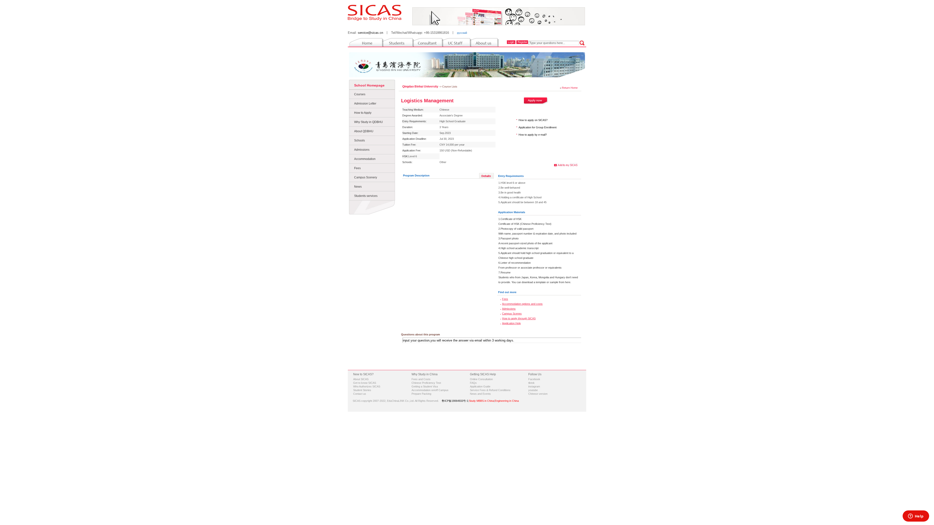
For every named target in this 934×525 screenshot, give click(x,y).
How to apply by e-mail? (533, 134)
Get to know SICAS (364, 382)
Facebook (534, 379)
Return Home (570, 87)
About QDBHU (363, 131)
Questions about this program (420, 334)
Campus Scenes (512, 313)
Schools (359, 140)
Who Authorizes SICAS (366, 386)
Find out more (507, 292)
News (358, 186)
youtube (533, 390)
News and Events (480, 393)
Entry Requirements (511, 176)
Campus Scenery (365, 177)
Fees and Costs (421, 379)
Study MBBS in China (481, 400)
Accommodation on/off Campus (430, 390)
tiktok (531, 382)
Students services (365, 196)
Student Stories (362, 390)
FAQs (473, 382)
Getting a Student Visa (425, 386)
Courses (359, 94)
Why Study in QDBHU (368, 122)
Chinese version (538, 393)
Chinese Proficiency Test (426, 382)
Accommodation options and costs (522, 303)
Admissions (361, 149)
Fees (357, 168)
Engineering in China (507, 400)
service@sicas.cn (370, 33)
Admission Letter (365, 103)
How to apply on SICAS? (533, 120)
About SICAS (360, 379)
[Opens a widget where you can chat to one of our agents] (915, 516)
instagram (534, 386)
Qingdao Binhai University (420, 86)
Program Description (416, 175)
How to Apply (362, 112)
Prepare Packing (421, 393)
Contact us (359, 393)
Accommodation (365, 159)
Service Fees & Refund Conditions (490, 390)
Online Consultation (481, 379)
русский (462, 32)
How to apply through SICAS (519, 318)
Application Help (511, 323)
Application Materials (511, 212)
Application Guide (480, 386)
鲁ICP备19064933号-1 (455, 400)
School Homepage (369, 85)
